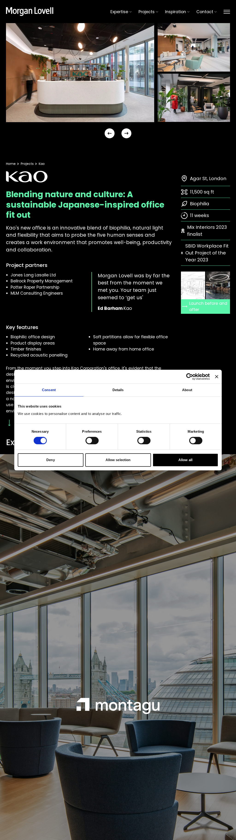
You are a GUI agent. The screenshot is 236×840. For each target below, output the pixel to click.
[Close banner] (216, 376)
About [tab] (187, 390)
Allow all (185, 460)
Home (11, 163)
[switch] (92, 440)
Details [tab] (118, 390)
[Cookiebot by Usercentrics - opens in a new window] (189, 376)
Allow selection (118, 460)
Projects (27, 163)
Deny (50, 460)
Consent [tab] (49, 390)
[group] (80, 72)
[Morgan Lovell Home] (29, 11)
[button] (110, 133)
